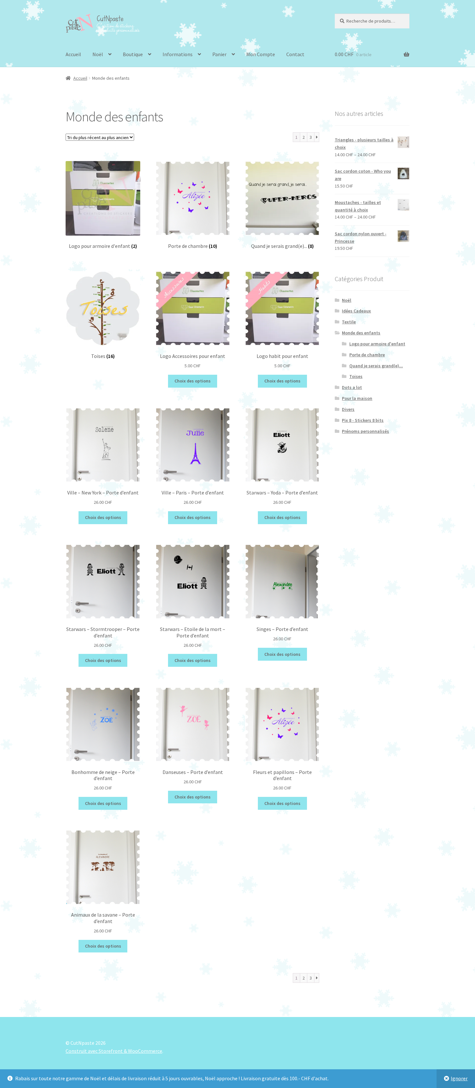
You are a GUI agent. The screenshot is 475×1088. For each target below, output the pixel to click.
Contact (295, 54)
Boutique (133, 54)
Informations (178, 54)
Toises (356, 376)
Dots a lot (352, 387)
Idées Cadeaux (356, 311)
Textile (349, 322)
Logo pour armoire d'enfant (377, 344)
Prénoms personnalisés (365, 431)
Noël (97, 54)
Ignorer (459, 1078)
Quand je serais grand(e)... (376, 366)
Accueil (73, 54)
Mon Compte (260, 54)
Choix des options (192, 381)
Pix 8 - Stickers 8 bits (363, 420)
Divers (348, 409)
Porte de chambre (367, 355)
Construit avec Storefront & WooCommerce (114, 1051)
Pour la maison (357, 398)
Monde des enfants (361, 333)
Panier (219, 54)
